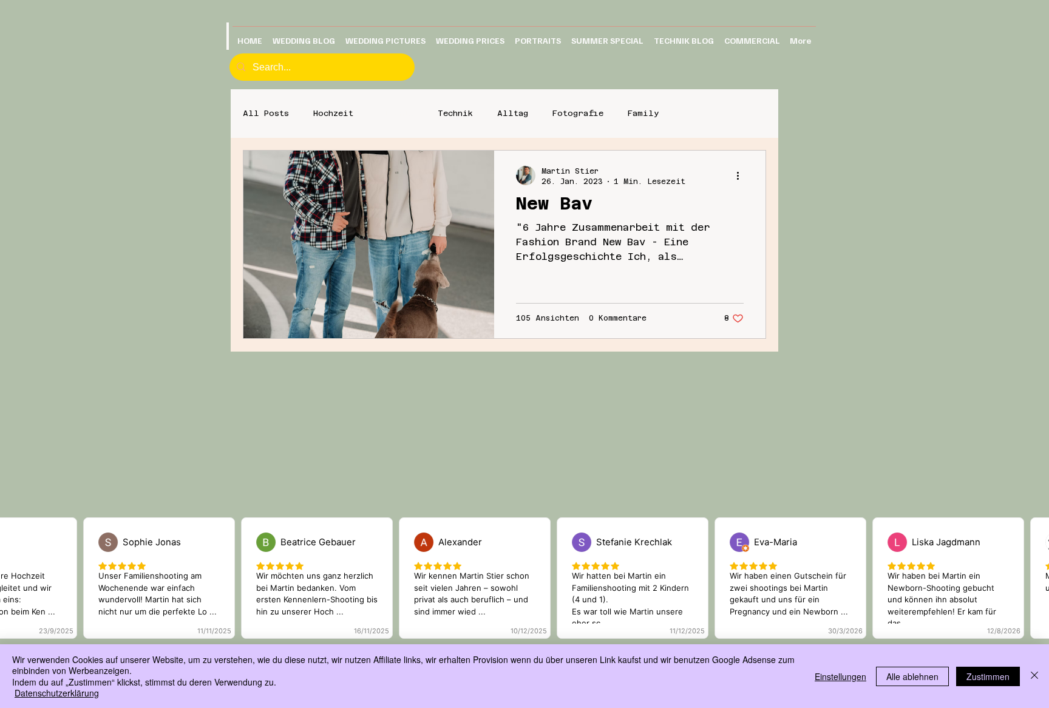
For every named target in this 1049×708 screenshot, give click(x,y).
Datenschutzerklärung (57, 693)
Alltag (512, 113)
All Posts (266, 113)
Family (643, 113)
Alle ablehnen (912, 676)
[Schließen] (1034, 676)
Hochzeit (333, 113)
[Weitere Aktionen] (742, 175)
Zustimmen (988, 676)
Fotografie (577, 113)
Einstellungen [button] (840, 676)
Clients (395, 113)
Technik (455, 113)
